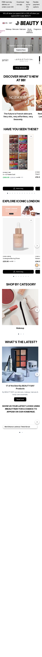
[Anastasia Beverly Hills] (15, 60)
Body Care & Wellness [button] (29, 30)
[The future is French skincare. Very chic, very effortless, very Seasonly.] (18, 103)
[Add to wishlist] (31, 136)
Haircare (22, 29)
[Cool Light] (36, 265)
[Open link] (18, 152)
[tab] (7, 193)
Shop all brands (21, 68)
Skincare (15, 29)
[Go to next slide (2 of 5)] (37, 422)
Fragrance (37, 29)
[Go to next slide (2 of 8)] (37, 246)
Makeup (9, 29)
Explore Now (20, 50)
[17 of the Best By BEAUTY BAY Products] (20, 374)
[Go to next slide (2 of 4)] (37, 374)
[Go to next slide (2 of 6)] (37, 310)
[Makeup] (20, 310)
